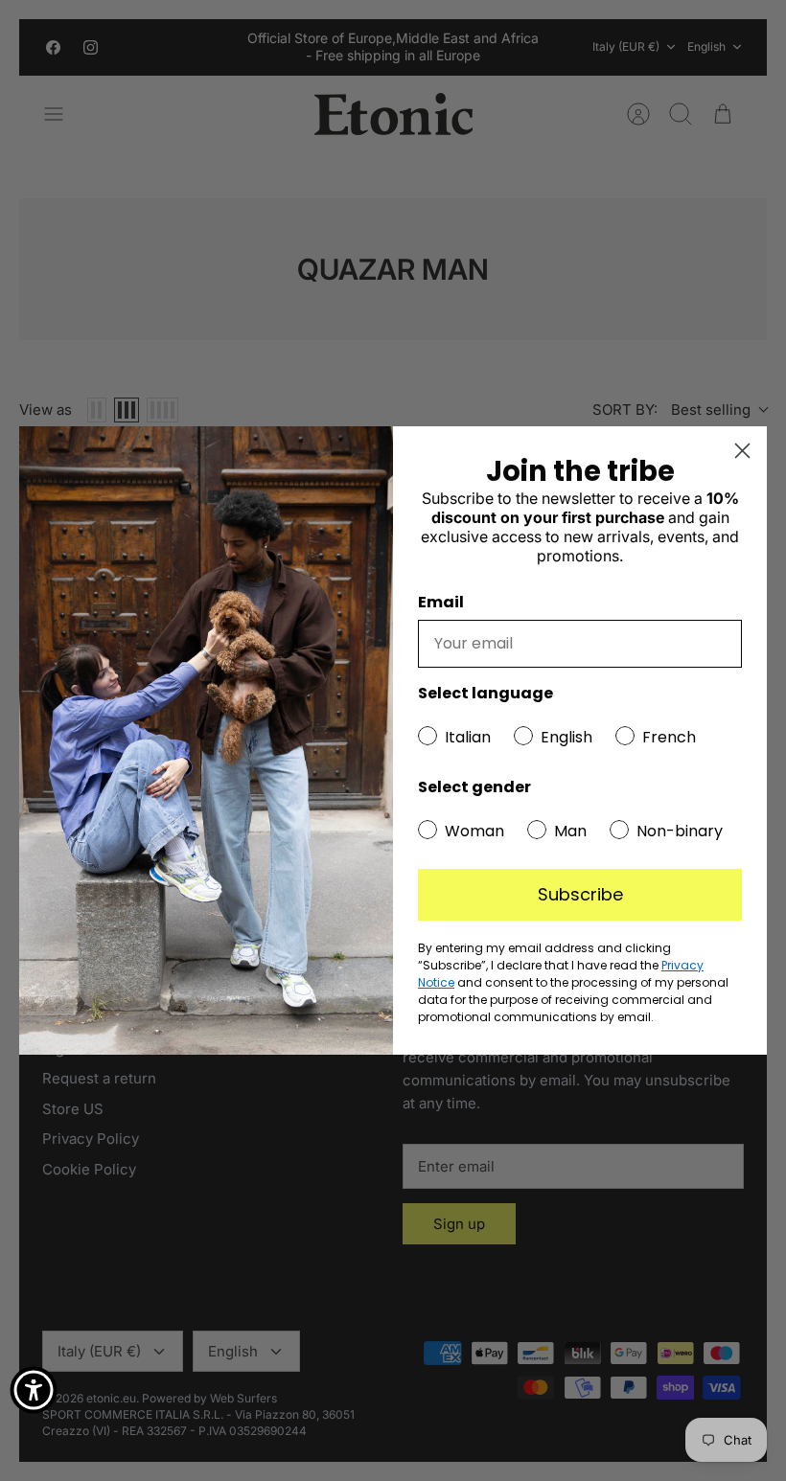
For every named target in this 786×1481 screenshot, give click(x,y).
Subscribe (580, 894)
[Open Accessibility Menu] (34, 1390)
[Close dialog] (742, 450)
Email (441, 602)
